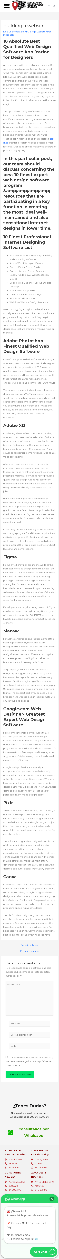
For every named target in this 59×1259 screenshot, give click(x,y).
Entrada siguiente (29, 951)
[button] (6, 6)
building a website (36, 31)
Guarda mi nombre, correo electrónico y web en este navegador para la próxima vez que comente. (29, 1061)
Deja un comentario (14, 31)
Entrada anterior (29, 945)
